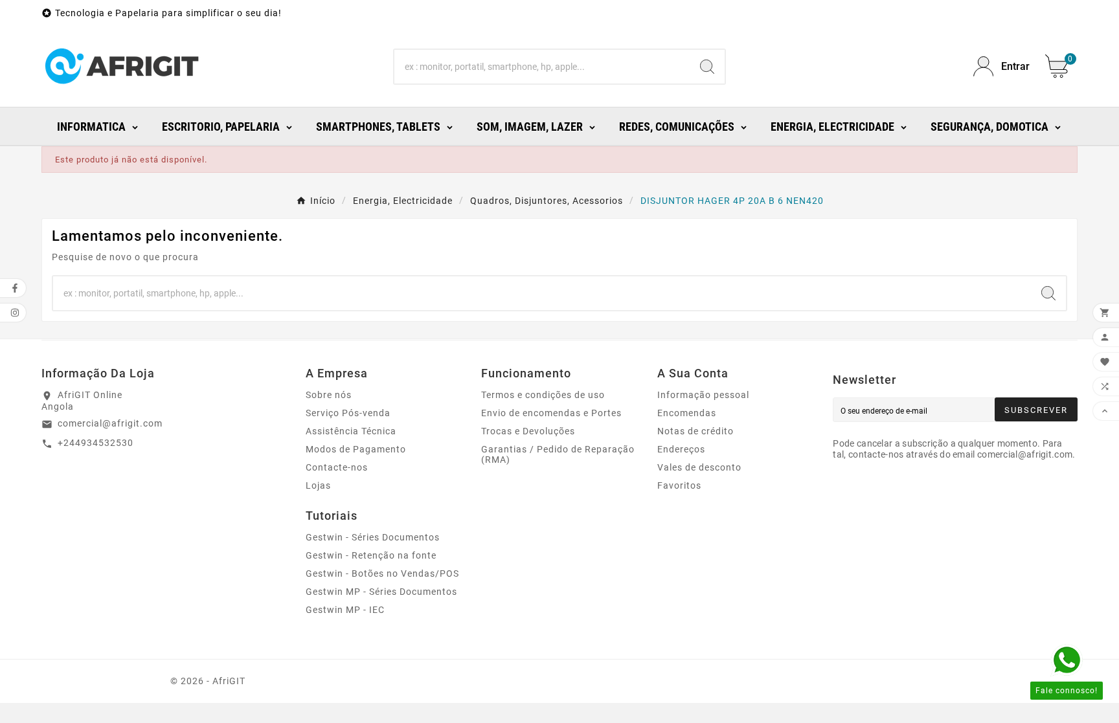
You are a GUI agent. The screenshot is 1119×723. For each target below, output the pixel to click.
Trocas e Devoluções (528, 431)
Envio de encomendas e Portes (551, 413)
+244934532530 (95, 443)
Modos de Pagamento (356, 449)
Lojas (318, 485)
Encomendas (686, 413)
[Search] (707, 67)
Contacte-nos (337, 467)
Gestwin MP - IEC (345, 610)
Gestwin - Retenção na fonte (371, 555)
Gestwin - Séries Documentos (373, 537)
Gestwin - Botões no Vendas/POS (382, 573)
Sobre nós (329, 395)
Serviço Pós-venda (348, 413)
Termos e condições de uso (543, 395)
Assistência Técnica (351, 431)
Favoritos (679, 485)
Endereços (681, 449)
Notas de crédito (695, 431)
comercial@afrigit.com (110, 423)
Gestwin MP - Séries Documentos (381, 591)
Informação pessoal (703, 395)
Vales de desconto (699, 467)
